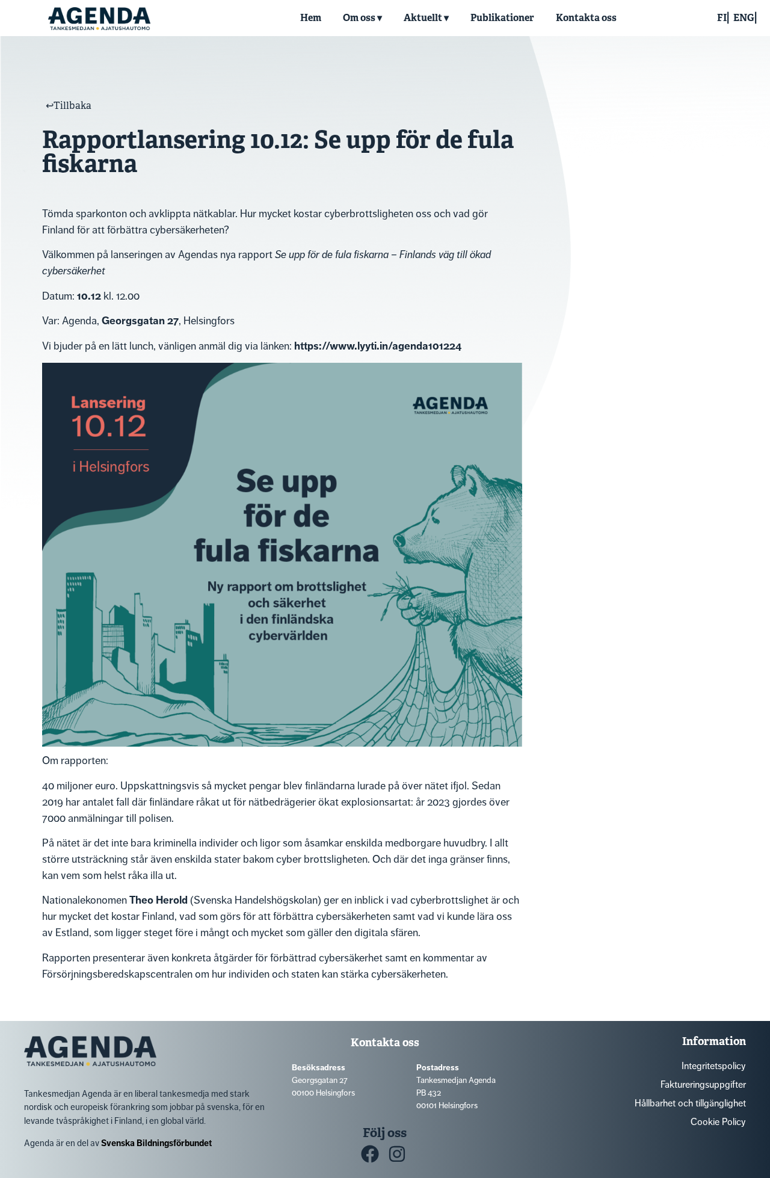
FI (722, 17)
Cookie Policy (718, 1121)
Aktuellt (423, 17)
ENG (743, 17)
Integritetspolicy (714, 1066)
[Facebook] (370, 1154)
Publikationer (502, 17)
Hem (310, 17)
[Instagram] (397, 1154)
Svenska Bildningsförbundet (156, 1143)
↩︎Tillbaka (68, 105)
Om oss (359, 17)
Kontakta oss (586, 17)
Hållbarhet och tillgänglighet (690, 1103)
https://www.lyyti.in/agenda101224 (377, 346)
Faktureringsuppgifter (703, 1084)
